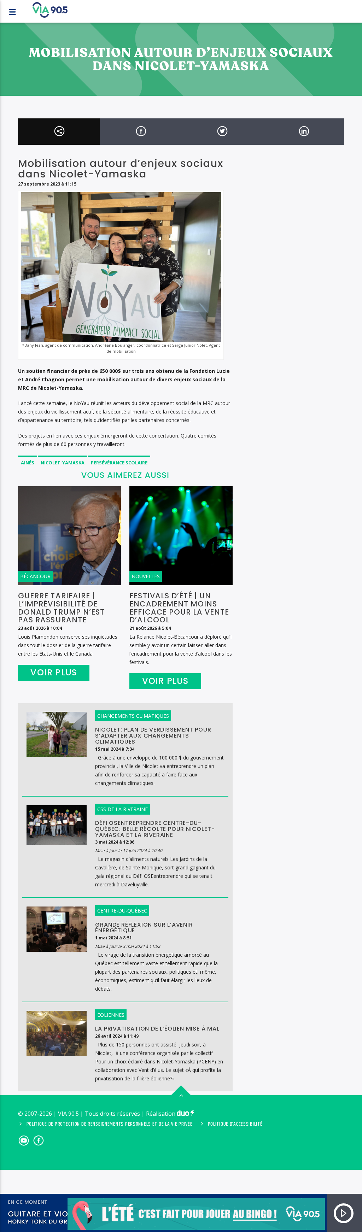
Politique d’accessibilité (235, 1124)
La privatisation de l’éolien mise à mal (157, 1029)
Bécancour (35, 576)
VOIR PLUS (53, 672)
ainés (27, 462)
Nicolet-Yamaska (62, 462)
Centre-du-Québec (122, 910)
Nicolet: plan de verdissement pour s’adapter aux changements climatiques (153, 736)
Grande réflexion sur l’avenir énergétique (144, 928)
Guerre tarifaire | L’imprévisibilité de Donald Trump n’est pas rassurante (61, 608)
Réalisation (161, 1113)
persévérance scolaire (119, 462)
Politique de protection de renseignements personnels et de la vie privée (110, 1124)
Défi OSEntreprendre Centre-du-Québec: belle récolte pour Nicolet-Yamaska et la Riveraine (155, 829)
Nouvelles (146, 576)
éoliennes (110, 1014)
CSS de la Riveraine (122, 809)
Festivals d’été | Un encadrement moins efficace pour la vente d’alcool (179, 608)
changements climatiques (133, 715)
